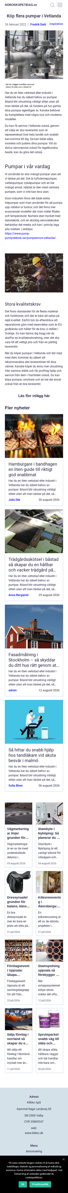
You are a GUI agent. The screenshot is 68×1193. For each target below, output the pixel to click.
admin (13, 690)
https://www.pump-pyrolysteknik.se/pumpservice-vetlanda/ (30, 236)
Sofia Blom (16, 785)
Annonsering (34, 1151)
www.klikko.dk (34, 1133)
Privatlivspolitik (40, 1184)
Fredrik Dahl (38, 24)
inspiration (56, 24)
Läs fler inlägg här (34, 396)
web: (34, 1128)
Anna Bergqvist (18, 595)
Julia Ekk (14, 499)
